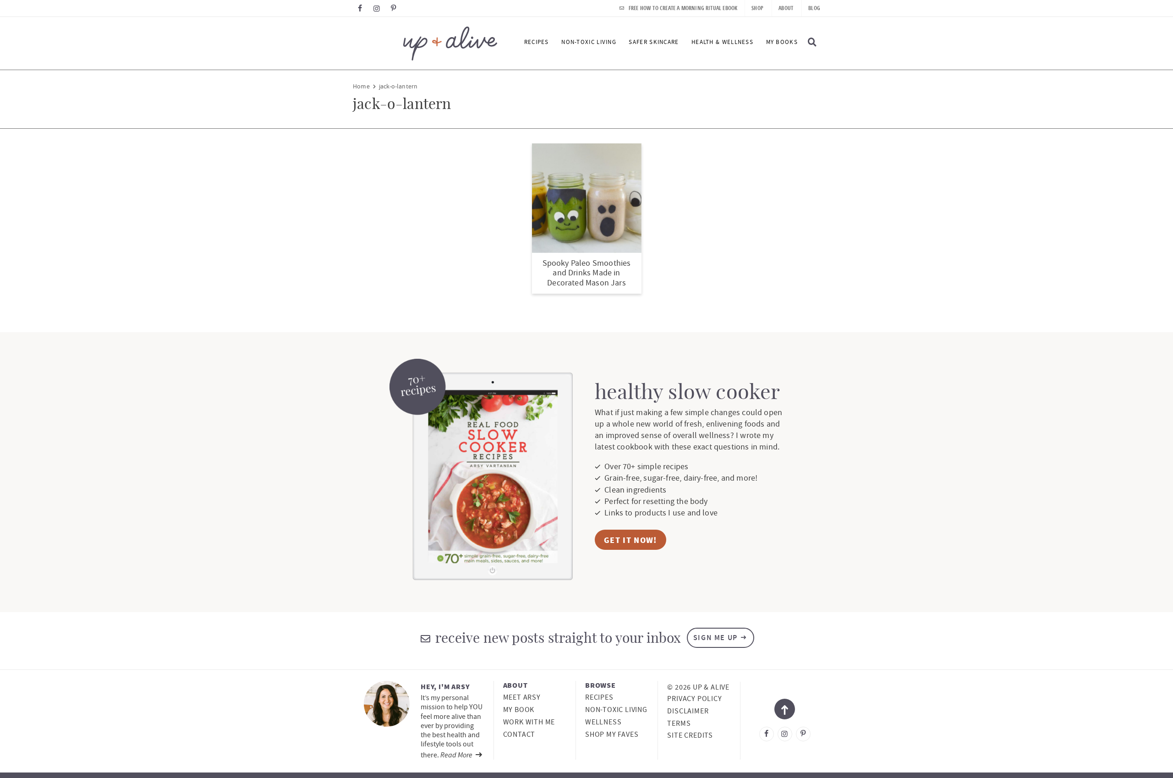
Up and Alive (425, 43)
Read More (457, 754)
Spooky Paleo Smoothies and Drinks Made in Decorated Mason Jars (587, 273)
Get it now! (630, 540)
